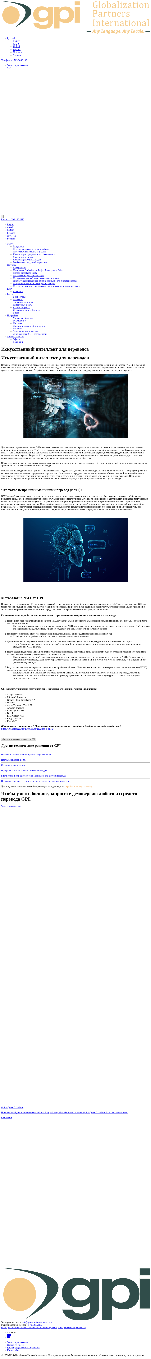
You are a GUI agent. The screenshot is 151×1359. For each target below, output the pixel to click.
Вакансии (18, 342)
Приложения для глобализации (28, 275)
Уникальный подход (23, 318)
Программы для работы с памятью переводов (36, 278)
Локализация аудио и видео (27, 259)
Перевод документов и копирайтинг (31, 249)
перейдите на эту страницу (78, 786)
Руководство (19, 320)
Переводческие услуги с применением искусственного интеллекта (47, 286)
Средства (11, 265)
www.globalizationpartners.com (16, 1327)
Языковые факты (21, 307)
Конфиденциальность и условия (23, 1347)
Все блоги (18, 291)
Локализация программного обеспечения (34, 254)
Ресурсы (11, 294)
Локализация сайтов (23, 257)
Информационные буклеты (26, 310)
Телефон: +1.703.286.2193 (14, 60)
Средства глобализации (13, 765)
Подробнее (12, 315)
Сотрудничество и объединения (29, 326)
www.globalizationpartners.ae (72, 1327)
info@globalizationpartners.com (37, 1322)
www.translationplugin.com (44, 1327)
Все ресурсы (19, 297)
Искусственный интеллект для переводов (34, 283)
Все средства (19, 267)
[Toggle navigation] (2, 216)
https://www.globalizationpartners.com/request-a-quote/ (27, 729)
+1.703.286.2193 (34, 1325)
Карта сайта (13, 1350)
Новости (17, 328)
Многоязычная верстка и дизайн (29, 251)
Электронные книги (23, 302)
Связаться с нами (15, 336)
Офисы (16, 339)
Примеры (18, 299)
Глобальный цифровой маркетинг (30, 262)
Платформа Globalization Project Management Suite (38, 270)
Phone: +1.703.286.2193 (12, 219)
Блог (9, 289)
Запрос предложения (17, 65)
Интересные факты (22, 304)
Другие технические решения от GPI (18, 739)
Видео (16, 312)
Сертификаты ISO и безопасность (30, 334)
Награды (17, 323)
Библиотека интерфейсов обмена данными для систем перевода (45, 281)
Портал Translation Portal (25, 273)
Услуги (10, 243)
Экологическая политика (25, 331)
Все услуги (18, 246)
